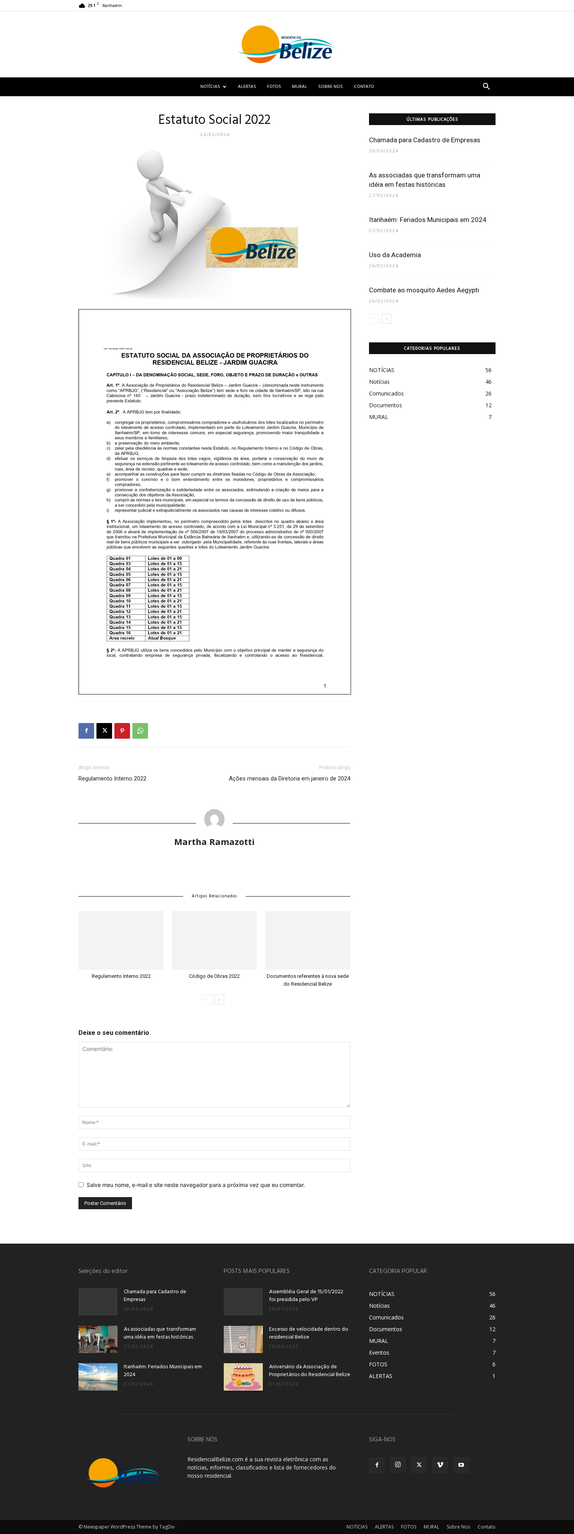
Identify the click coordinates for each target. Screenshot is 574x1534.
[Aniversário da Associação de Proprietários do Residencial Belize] (243, 1377)
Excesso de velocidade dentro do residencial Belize (308, 1333)
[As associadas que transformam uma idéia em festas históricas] (98, 1339)
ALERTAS (247, 87)
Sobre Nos (330, 87)
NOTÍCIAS (210, 87)
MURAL (299, 87)
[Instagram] (398, 1465)
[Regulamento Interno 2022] (121, 940)
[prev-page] (207, 999)
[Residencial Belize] (287, 44)
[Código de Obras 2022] (214, 940)
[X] (104, 731)
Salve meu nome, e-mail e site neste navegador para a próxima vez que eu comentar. (196, 1184)
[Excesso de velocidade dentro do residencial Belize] (243, 1339)
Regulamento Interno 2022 (112, 778)
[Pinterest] (122, 731)
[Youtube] (461, 1465)
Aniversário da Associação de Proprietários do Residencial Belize (309, 1370)
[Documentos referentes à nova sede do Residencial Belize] (307, 940)
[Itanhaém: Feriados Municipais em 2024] (98, 1377)
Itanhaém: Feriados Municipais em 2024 (428, 220)
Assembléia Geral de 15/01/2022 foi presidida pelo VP (306, 1295)
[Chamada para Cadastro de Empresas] (98, 1302)
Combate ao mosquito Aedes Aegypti (424, 290)
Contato (364, 87)
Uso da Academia (395, 255)
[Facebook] (86, 731)
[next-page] (219, 999)
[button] (486, 87)
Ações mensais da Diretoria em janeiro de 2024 (289, 778)
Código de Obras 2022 (214, 976)
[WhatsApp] (140, 731)
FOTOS (274, 87)
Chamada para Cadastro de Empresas (424, 140)
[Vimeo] (440, 1465)
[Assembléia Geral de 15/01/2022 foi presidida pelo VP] (243, 1302)
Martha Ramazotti (214, 841)
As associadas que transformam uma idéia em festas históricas (160, 1333)
